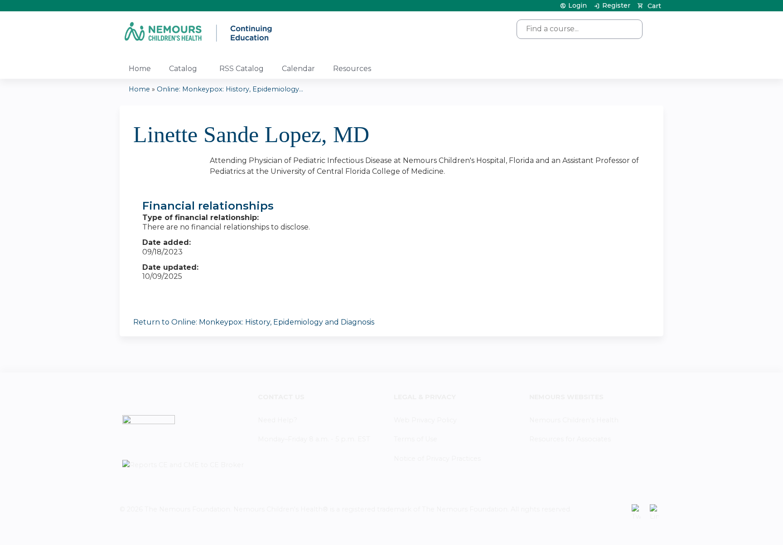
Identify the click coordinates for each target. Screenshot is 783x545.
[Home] (199, 31)
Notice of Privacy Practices (437, 458)
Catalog (183, 68)
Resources (352, 68)
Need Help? (277, 420)
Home (140, 68)
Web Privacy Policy (425, 420)
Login (577, 5)
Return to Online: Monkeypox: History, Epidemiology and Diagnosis (253, 322)
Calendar (298, 68)
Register (616, 5)
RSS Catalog (241, 68)
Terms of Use (415, 439)
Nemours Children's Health (574, 420)
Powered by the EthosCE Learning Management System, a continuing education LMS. (631, 529)
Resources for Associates (570, 439)
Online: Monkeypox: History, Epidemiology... (230, 89)
